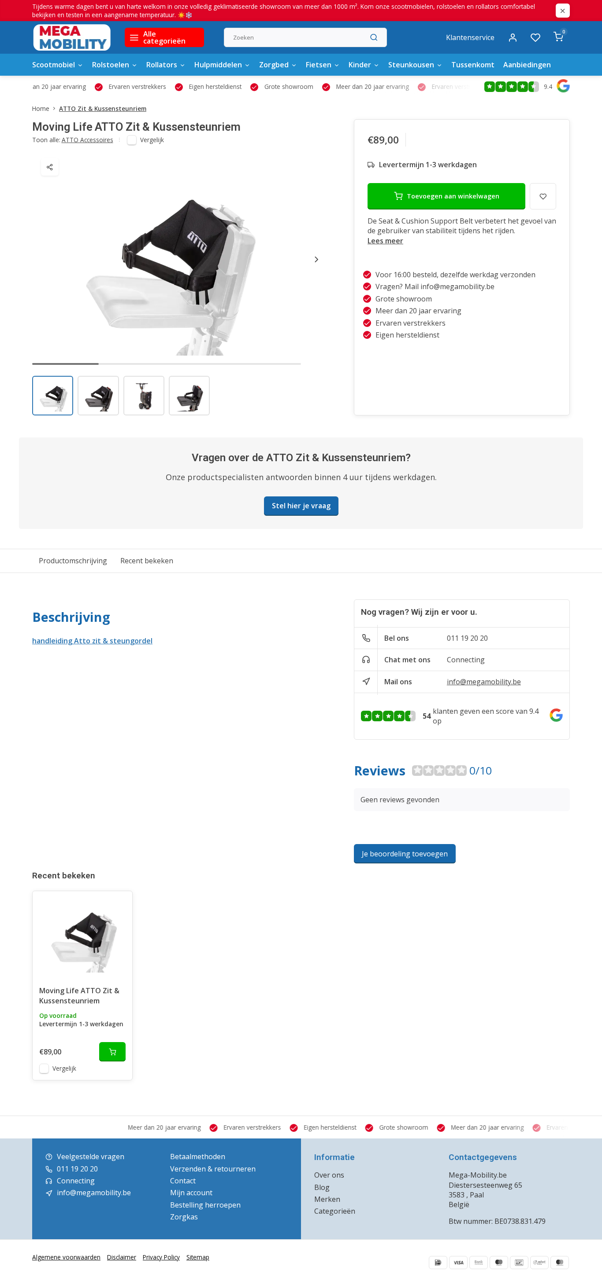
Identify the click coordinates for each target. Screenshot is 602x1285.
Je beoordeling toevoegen (405, 854)
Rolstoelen (110, 65)
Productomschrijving (73, 560)
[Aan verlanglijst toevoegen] (119, 904)
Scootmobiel (53, 65)
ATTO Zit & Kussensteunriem (102, 108)
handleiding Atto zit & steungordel (92, 641)
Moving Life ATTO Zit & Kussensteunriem (79, 995)
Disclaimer (121, 1257)
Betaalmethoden (197, 1156)
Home (40, 108)
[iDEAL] (438, 1262)
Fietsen (318, 65)
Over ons (329, 1175)
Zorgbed (274, 65)
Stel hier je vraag (301, 505)
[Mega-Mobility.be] (71, 37)
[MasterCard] (559, 1262)
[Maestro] (499, 1262)
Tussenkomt (472, 65)
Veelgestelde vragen (90, 1156)
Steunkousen (411, 65)
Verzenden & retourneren (213, 1169)
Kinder (360, 65)
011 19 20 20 (467, 638)
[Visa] (458, 1262)
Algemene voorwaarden (66, 1257)
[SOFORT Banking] (539, 1262)
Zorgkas (184, 1217)
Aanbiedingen (527, 65)
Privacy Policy (161, 1257)
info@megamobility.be (484, 682)
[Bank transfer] (478, 1262)
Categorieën (334, 1211)
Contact (183, 1181)
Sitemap (197, 1257)
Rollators (161, 65)
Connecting (466, 660)
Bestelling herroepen (205, 1205)
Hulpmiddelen (218, 65)
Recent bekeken (146, 560)
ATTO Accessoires (87, 140)
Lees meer (385, 241)
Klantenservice (470, 37)
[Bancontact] (519, 1262)
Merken (327, 1199)
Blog (322, 1187)
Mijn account (191, 1192)
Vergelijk (152, 140)
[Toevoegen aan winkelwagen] (112, 1051)
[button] (316, 259)
